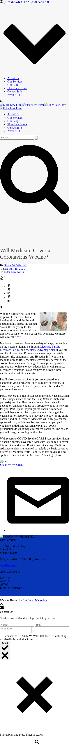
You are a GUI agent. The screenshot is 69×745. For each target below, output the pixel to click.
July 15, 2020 (17, 268)
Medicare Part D (9, 349)
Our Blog (12, 84)
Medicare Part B (49, 346)
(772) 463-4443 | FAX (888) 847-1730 (26, 2)
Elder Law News (17, 88)
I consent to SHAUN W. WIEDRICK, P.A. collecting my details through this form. (33, 637)
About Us (13, 78)
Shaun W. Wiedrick (15, 265)
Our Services (14, 81)
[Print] (1, 307)
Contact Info (14, 91)
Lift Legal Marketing (35, 600)
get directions (8, 565)
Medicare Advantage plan (41, 349)
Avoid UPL (14, 94)
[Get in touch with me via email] (38, 530)
